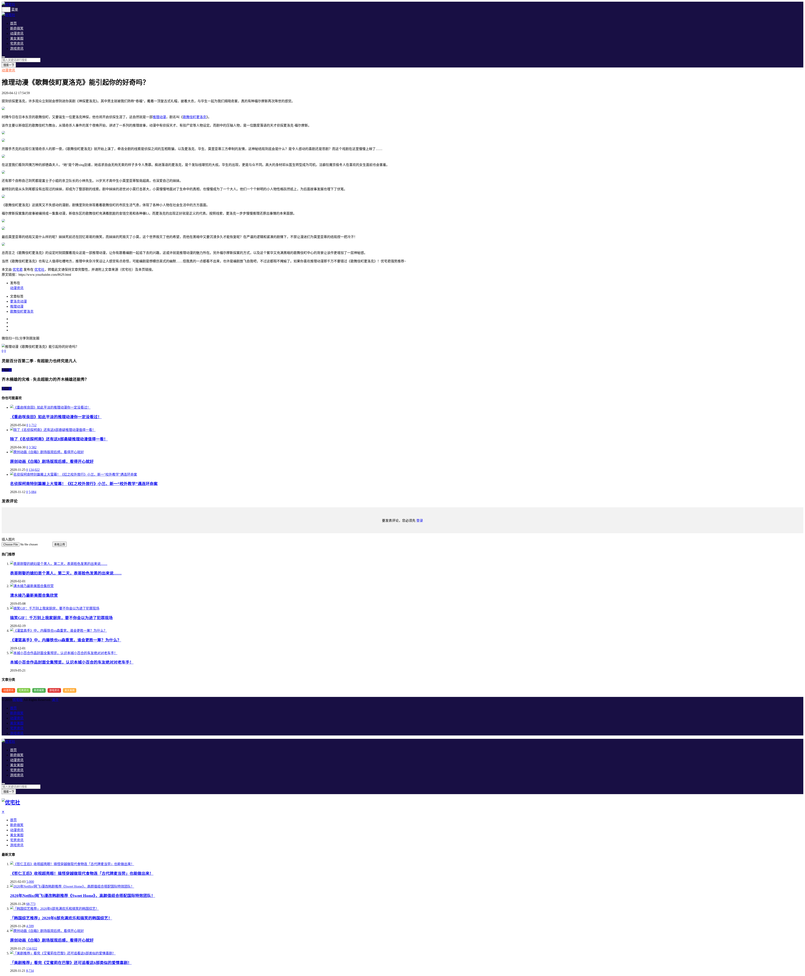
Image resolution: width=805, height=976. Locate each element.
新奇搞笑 (16, 28)
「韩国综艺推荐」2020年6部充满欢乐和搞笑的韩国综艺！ (61, 918)
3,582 (32, 447)
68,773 (30, 904)
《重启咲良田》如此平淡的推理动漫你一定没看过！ (56, 417)
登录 (419, 520)
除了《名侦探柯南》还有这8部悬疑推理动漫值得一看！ (59, 439)
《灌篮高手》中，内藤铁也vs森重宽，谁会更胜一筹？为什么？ (65, 640)
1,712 (32, 425)
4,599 (30, 926)
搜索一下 (8, 65)
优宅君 (18, 269)
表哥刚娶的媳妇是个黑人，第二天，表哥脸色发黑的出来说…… (66, 573)
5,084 (32, 492)
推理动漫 (159, 117)
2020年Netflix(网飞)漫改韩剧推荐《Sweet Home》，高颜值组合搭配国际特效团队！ (82, 895)
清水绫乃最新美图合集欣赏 (34, 595)
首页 (13, 23)
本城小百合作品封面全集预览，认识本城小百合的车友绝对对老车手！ (72, 662)
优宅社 (39, 269)
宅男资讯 (16, 43)
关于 (55, 700)
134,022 (34, 469)
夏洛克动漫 (18, 301)
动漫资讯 (16, 33)
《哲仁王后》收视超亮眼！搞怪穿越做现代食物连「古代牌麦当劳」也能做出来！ (81, 873)
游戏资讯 (16, 48)
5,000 (30, 881)
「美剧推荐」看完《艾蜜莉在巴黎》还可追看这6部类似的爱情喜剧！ (71, 962)
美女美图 (16, 38)
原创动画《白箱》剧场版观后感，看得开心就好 (52, 461)
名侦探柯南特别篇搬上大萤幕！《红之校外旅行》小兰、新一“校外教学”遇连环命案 (84, 484)
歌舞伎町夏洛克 (194, 117)
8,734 (30, 970)
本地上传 (59, 544)
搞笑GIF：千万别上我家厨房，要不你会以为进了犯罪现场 (61, 618)
